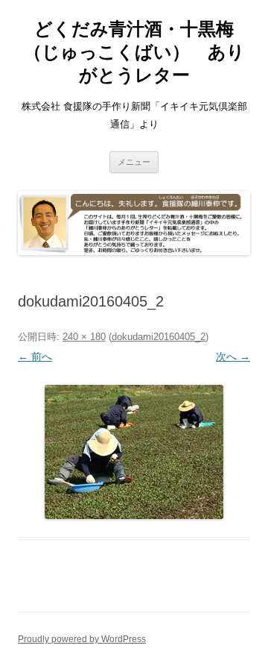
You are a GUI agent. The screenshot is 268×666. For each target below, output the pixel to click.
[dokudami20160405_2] (134, 452)
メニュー (134, 161)
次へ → (233, 356)
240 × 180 (84, 336)
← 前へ (35, 356)
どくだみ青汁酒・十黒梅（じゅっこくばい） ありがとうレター (134, 52)
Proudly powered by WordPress (82, 639)
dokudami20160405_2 (158, 336)
